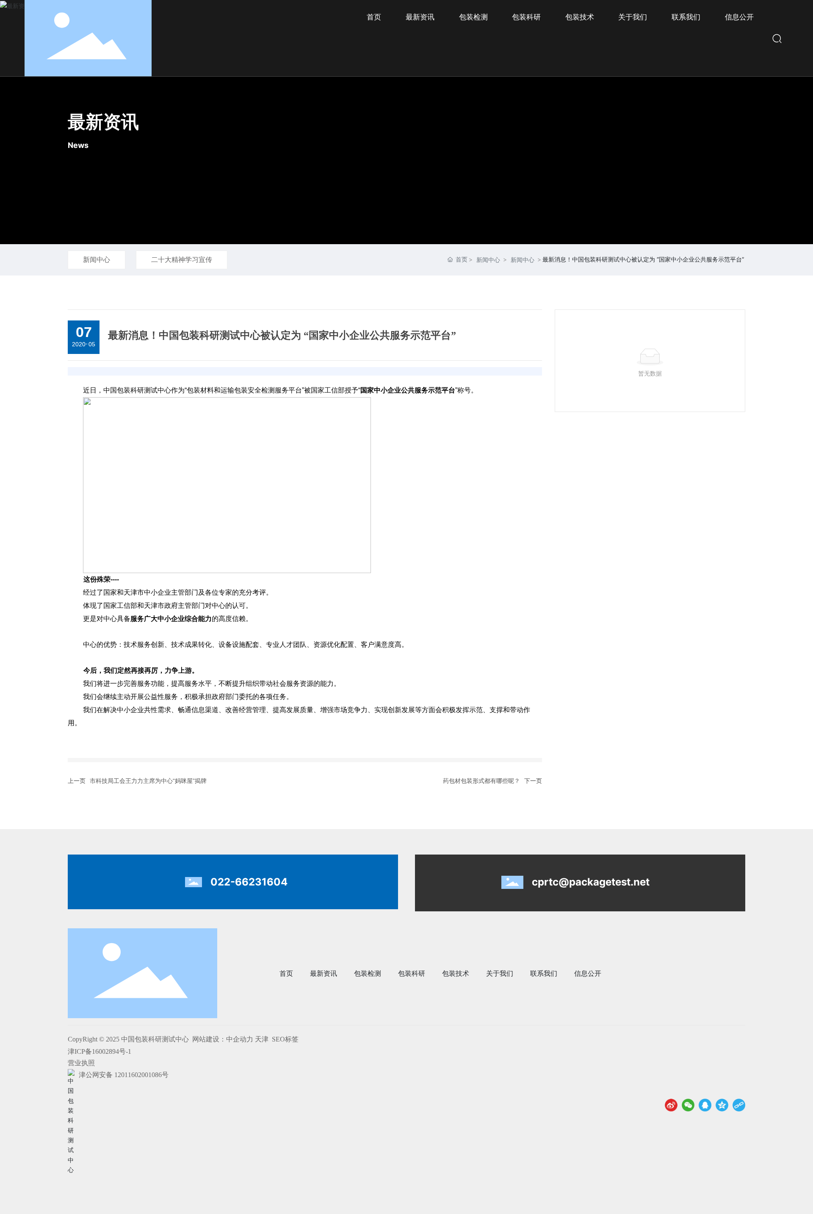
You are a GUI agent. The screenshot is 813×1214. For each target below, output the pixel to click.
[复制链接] (739, 1105)
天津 (261, 1039)
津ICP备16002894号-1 (99, 1051)
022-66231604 (249, 882)
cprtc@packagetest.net (591, 882)
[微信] (688, 1105)
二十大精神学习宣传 (181, 259)
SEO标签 (285, 1039)
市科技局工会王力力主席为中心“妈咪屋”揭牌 (148, 780)
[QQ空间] (722, 1105)
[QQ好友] (705, 1105)
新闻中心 (96, 259)
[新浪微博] (671, 1105)
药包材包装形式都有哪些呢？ (481, 780)
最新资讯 (103, 121)
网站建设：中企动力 (222, 1039)
